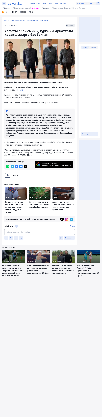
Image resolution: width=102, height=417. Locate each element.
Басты (6, 20)
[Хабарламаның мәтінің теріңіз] (39, 232)
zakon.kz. (19, 90)
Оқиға (50, 3)
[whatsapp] (8, 166)
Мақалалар (63, 3)
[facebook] (16, 166)
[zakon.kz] (15, 3)
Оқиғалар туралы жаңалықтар (37, 20)
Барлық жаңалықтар (18, 20)
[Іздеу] (98, 3)
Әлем (38, 3)
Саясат (32, 3)
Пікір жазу (69, 238)
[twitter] (25, 166)
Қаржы (44, 3)
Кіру (73, 226)
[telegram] (12, 166)
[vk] (21, 166)
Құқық (56, 3)
